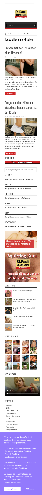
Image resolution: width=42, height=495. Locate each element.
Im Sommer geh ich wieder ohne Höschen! (20, 50)
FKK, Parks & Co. (12, 411)
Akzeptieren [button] (12, 489)
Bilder (8, 408)
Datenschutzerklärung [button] (13, 482)
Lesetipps (9, 419)
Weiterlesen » (10, 94)
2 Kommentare (22, 116)
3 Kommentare (20, 57)
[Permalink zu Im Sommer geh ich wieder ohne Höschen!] (21, 76)
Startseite (11, 34)
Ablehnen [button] (30, 489)
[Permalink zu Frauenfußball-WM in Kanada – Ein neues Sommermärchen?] (8, 305)
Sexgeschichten (11, 430)
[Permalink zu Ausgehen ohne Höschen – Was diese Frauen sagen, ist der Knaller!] (21, 135)
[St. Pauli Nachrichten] (21, 16)
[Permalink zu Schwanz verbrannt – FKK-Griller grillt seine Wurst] (8, 331)
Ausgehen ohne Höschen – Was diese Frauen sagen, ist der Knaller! (21, 107)
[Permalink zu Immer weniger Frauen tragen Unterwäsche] (8, 296)
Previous (35, 233)
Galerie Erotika (11, 413)
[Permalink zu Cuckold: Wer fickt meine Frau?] (8, 322)
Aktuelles (9, 405)
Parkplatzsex (10, 421)
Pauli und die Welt (12, 424)
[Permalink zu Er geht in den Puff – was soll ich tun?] (8, 313)
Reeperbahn (10, 427)
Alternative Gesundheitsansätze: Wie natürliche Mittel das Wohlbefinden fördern (18, 244)
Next (35, 237)
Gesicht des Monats (13, 416)
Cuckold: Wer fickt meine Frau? (23, 316)
